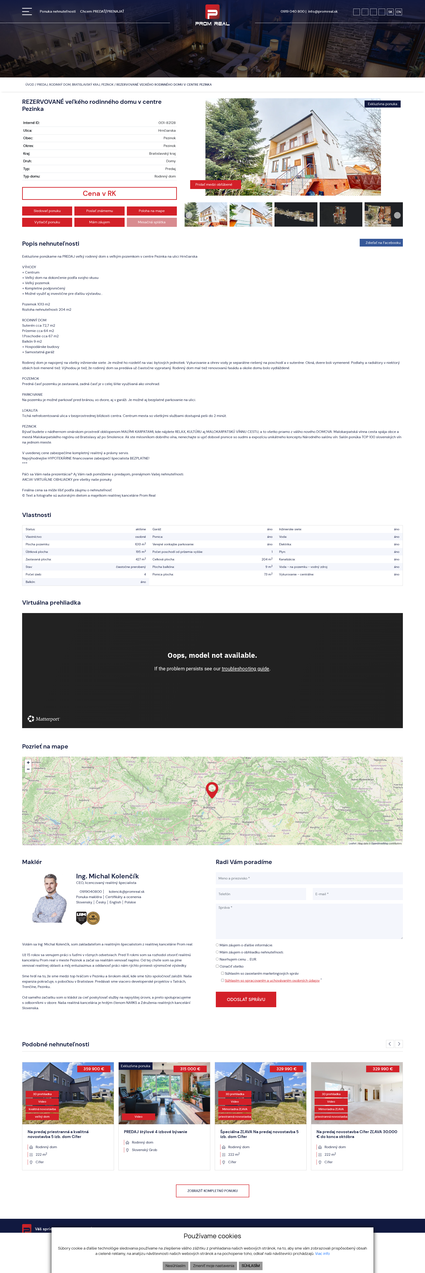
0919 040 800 (293, 11)
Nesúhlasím (175, 1266)
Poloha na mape (152, 210)
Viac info (322, 1254)
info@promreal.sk (323, 11)
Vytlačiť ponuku (47, 222)
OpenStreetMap (379, 843)
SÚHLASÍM (251, 1266)
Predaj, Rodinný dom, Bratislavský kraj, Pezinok (75, 85)
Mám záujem (99, 222)
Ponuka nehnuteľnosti (58, 11)
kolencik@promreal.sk (126, 891)
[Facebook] (356, 12)
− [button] (28, 769)
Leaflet (352, 843)
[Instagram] (365, 12)
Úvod (29, 85)
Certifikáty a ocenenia (123, 897)
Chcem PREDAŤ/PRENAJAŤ (102, 11)
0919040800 (90, 891)
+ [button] (28, 762)
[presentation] (189, 147)
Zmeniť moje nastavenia (213, 1266)
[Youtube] (373, 12)
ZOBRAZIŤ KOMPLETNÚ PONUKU (212, 1191)
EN (398, 12)
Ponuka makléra (89, 897)
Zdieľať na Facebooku (383, 242)
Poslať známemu (99, 210)
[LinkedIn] (382, 12)
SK (390, 12)
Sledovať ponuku (47, 210)
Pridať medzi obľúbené (214, 184)
